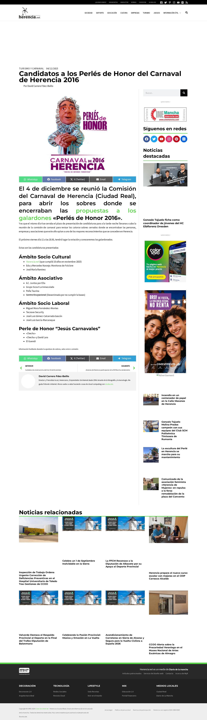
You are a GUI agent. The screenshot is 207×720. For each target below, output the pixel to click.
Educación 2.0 (127, 691)
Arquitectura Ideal (26, 695)
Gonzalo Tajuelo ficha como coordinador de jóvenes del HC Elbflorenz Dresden (163, 223)
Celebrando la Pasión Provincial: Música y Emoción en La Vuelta (81, 636)
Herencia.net (32, 261)
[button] (179, 12)
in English (152, 2)
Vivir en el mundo (95, 695)
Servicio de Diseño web (153, 673)
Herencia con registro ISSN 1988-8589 (166, 710)
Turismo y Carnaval (31, 68)
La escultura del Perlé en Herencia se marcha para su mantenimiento (174, 452)
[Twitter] (165, 2)
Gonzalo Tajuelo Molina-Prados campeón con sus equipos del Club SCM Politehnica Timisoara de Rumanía (174, 430)
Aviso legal (108, 710)
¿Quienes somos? (100, 2)
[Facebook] (161, 2)
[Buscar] (183, 92)
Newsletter (124, 2)
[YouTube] (178, 2)
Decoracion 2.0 (25, 691)
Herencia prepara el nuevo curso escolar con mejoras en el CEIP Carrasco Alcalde (168, 576)
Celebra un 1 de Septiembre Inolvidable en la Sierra (78, 562)
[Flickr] (182, 2)
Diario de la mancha (178, 669)
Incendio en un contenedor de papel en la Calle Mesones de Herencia (174, 399)
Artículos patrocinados (132, 673)
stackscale (109, 384)
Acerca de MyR (181, 673)
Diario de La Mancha (164, 695)
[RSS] (186, 2)
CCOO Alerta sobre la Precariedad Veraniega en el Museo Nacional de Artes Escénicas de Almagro (165, 649)
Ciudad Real (161, 691)
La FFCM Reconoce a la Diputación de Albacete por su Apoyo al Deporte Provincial (124, 563)
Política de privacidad (123, 710)
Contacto (169, 673)
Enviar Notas (113, 2)
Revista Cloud (59, 695)
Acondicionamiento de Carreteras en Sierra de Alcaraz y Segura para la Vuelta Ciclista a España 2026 (125, 639)
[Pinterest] (170, 2)
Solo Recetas (93, 691)
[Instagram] (174, 2)
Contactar (142, 2)
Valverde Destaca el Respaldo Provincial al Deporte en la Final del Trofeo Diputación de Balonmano (38, 639)
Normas (133, 2)
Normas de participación (142, 710)
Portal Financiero (129, 695)
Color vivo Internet (41, 709)
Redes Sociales (59, 691)
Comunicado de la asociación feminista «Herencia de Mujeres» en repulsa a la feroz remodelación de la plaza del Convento (174, 488)
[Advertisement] (103, 42)
